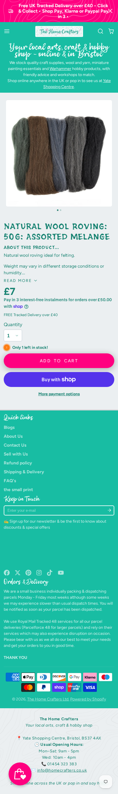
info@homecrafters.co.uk (62, 770)
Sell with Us (16, 454)
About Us (13, 436)
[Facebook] (7, 573)
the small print (18, 489)
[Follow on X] (18, 573)
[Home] (59, 31)
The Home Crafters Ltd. (48, 699)
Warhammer (60, 68)
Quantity (13, 324)
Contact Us (15, 445)
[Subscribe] (109, 510)
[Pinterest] (28, 573)
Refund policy (18, 463)
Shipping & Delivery (24, 471)
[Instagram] (39, 573)
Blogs (9, 427)
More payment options (59, 394)
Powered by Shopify (88, 699)
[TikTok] (50, 573)
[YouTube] (61, 573)
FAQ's (10, 480)
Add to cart (59, 360)
